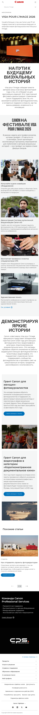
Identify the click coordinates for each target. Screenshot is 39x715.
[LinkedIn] (17, 707)
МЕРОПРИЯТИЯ (6, 12)
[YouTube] (26, 707)
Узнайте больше (8, 575)
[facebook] (13, 707)
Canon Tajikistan (18, 703)
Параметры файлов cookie (19, 698)
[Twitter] (21, 707)
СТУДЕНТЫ (4, 559)
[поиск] (2, 2)
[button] (12, 586)
